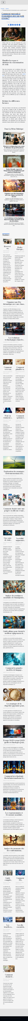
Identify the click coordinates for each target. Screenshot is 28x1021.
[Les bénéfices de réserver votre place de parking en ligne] (7, 919)
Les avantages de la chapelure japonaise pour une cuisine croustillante (14, 706)
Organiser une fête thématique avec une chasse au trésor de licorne (14, 195)
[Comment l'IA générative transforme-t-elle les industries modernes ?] (20, 872)
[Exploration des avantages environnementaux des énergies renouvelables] (14, 462)
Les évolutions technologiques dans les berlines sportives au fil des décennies (14, 219)
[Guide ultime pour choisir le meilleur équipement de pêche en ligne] (14, 622)
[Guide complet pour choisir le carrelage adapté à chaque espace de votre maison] (7, 872)
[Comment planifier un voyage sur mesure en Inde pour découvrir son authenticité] (20, 362)
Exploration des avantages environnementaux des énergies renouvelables (14, 473)
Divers (7, 8)
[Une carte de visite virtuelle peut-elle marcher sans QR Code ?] (7, 532)
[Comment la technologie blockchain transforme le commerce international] (14, 767)
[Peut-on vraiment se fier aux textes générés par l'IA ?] (7, 410)
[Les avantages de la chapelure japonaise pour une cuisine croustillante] (14, 694)
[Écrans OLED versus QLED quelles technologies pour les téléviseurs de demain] (14, 731)
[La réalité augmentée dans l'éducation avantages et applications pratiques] (20, 533)
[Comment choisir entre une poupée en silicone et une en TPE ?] (14, 499)
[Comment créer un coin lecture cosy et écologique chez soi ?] (7, 362)
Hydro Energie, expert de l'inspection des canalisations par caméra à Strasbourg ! (14, 170)
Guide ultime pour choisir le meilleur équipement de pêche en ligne (14, 633)
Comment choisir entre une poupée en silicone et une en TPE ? (14, 511)
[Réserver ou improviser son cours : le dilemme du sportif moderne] (14, 138)
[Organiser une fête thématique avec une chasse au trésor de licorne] (14, 185)
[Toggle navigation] (3, 2)
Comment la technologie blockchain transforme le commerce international (14, 778)
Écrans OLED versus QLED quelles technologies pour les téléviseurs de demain (14, 742)
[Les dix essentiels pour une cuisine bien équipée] (20, 919)
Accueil (2, 8)
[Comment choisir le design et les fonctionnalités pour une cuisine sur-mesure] (9, 968)
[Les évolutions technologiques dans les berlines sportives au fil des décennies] (14, 210)
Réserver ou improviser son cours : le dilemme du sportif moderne (14, 147)
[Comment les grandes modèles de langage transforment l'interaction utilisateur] (14, 659)
